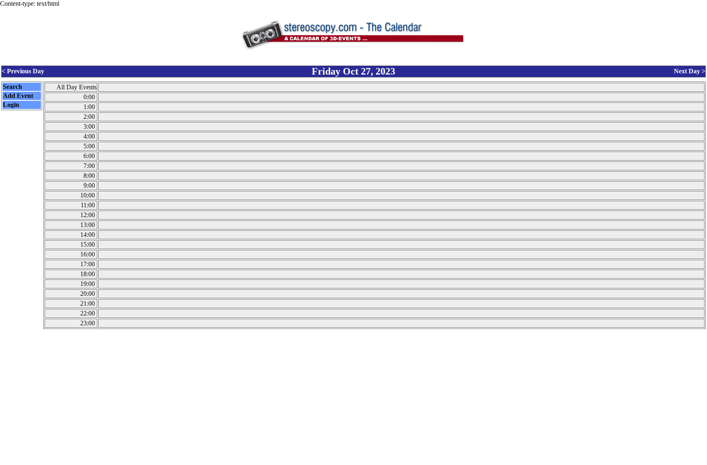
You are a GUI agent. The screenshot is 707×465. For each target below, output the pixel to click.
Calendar (331, 460)
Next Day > (689, 71)
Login (11, 104)
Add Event (18, 95)
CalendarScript (372, 460)
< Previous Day (23, 71)
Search (12, 86)
